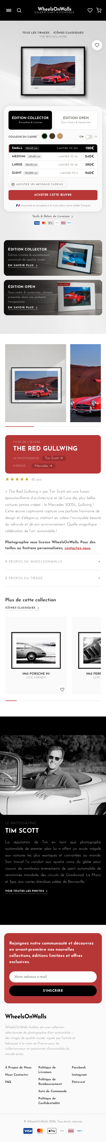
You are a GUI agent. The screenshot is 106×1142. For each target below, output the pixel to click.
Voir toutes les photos (24, 891)
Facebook (79, 1067)
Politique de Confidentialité (49, 1101)
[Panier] (98, 10)
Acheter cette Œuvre (53, 195)
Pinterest (78, 1082)
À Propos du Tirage (24, 578)
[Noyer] (52, 136)
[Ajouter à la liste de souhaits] (97, 45)
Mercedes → (43, 466)
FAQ (8, 1082)
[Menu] (9, 10)
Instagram (79, 1074)
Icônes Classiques (69, 32)
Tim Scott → (54, 458)
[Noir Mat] (44, 136)
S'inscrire (53, 991)
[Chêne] (60, 136)
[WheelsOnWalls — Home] (54, 9)
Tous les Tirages (36, 32)
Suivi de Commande (52, 1091)
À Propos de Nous (18, 1067)
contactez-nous (77, 548)
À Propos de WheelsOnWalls (33, 561)
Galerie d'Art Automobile (54, 12)
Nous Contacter (16, 1074)
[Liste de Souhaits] (90, 10)
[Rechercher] (19, 10)
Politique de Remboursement (50, 1082)
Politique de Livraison (47, 1070)
